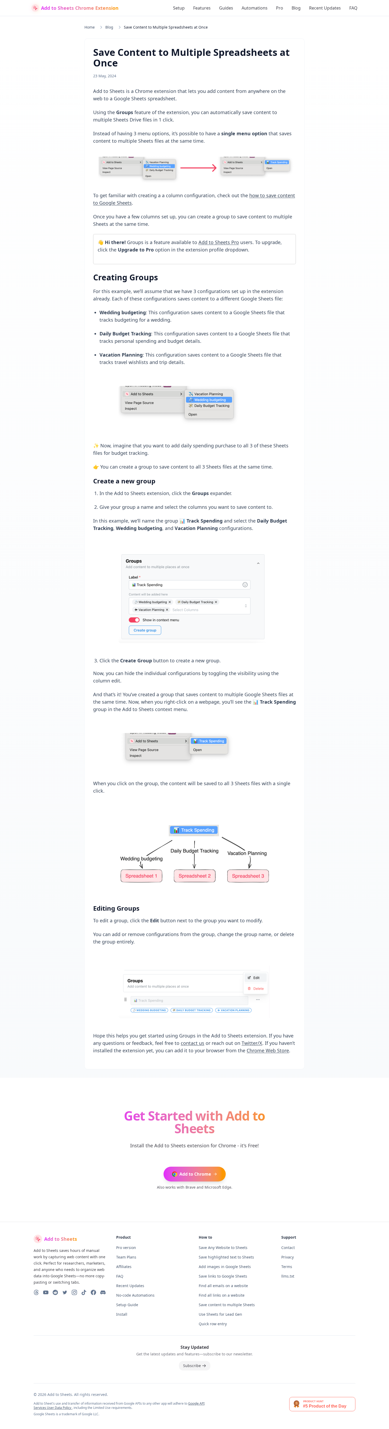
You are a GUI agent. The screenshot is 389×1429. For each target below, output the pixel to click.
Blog (296, 8)
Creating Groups (125, 277)
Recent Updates (325, 8)
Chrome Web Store (268, 1050)
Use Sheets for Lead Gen (220, 1314)
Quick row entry (213, 1323)
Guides (226, 8)
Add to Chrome (195, 1174)
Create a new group (124, 481)
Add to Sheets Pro (218, 242)
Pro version (126, 1247)
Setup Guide (127, 1304)
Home (89, 27)
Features (202, 8)
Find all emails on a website (223, 1285)
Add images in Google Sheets (225, 1266)
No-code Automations (135, 1295)
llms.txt (287, 1276)
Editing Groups (116, 908)
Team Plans (126, 1257)
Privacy (287, 1257)
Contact (288, 1247)
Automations (255, 8)
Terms (286, 1266)
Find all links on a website (222, 1295)
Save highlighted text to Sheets (226, 1257)
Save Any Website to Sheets (223, 1247)
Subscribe (192, 1365)
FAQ (353, 8)
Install (121, 1314)
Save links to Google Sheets (223, 1276)
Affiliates (124, 1266)
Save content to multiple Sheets (227, 1304)
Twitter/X (252, 1043)
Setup (179, 8)
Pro (279, 8)
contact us (192, 1043)
